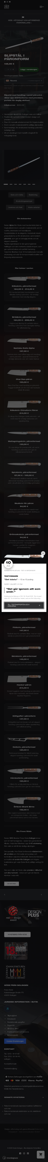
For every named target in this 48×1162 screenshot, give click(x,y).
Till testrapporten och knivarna (18, 605)
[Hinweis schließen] (43, 553)
